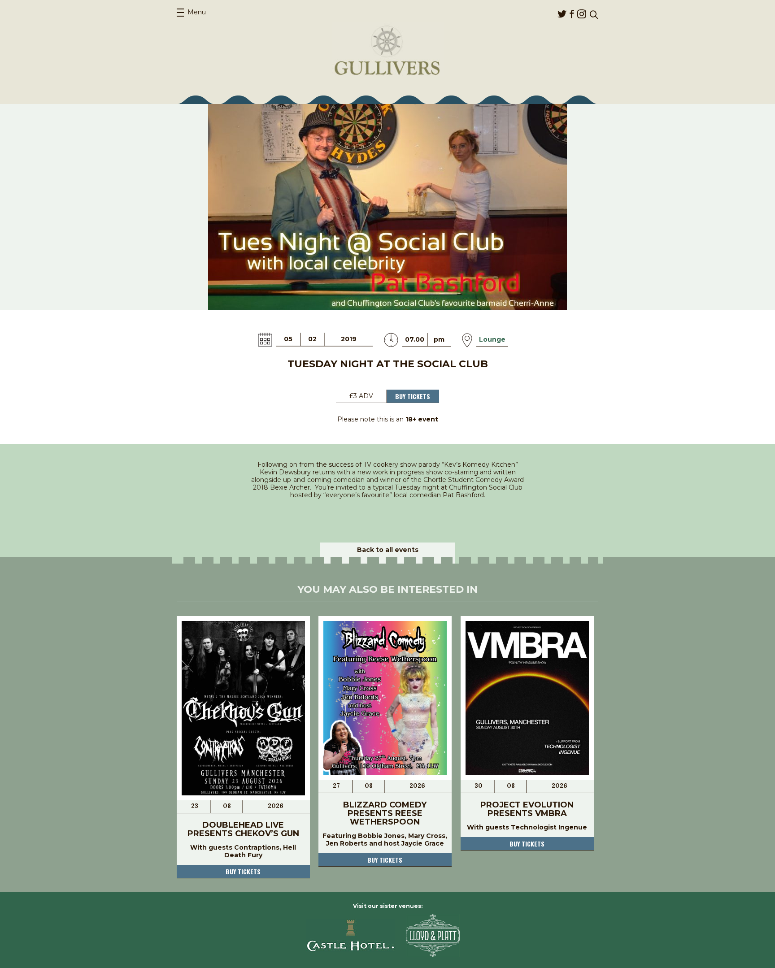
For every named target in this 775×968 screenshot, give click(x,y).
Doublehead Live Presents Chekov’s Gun (243, 829)
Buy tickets (243, 871)
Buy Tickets (412, 396)
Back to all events (387, 550)
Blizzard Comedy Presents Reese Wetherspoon (385, 813)
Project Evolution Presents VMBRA (527, 809)
